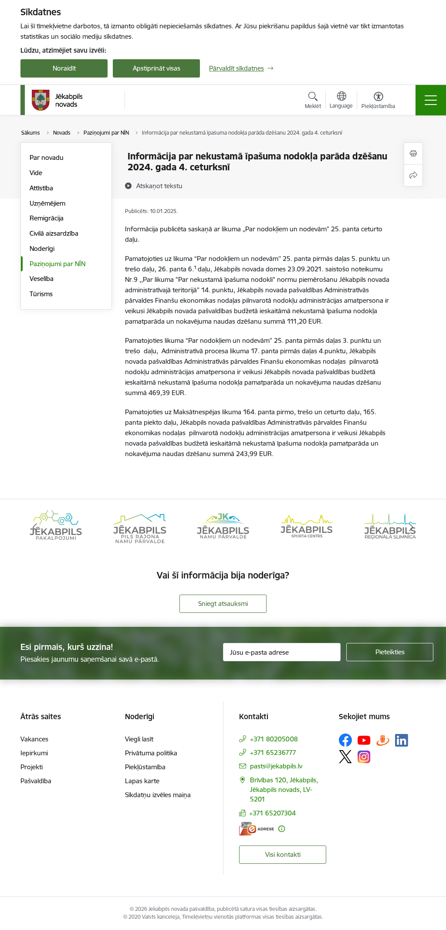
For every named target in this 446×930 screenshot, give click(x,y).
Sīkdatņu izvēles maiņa (158, 795)
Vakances (34, 739)
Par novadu (47, 157)
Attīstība (41, 188)
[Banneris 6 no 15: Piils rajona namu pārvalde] (139, 527)
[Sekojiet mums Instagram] (364, 757)
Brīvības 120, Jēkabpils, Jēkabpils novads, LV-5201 (284, 789)
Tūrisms (41, 294)
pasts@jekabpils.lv (276, 766)
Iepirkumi (34, 753)
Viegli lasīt (139, 739)
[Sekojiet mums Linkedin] (401, 740)
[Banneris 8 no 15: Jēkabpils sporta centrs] (306, 527)
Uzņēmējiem (47, 203)
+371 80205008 (274, 739)
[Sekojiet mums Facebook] (345, 740)
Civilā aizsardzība (54, 233)
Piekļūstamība (145, 767)
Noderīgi (42, 248)
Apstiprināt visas (156, 68)
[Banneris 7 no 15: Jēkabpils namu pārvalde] (223, 527)
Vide (36, 173)
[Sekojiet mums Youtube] (364, 739)
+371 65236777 (273, 752)
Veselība (42, 278)
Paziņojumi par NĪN (57, 264)
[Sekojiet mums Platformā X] (345, 756)
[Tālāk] (411, 527)
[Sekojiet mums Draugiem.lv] (382, 739)
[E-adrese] (256, 829)
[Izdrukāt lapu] (413, 153)
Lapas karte (142, 781)
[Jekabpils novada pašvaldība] (56, 100)
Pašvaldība (35, 781)
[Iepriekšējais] (35, 527)
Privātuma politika (151, 753)
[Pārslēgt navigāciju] (431, 100)
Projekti (31, 767)
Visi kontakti (283, 854)
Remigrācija (47, 218)
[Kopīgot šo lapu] (413, 175)
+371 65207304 (272, 813)
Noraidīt (64, 68)
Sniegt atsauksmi (223, 603)
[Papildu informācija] (281, 828)
